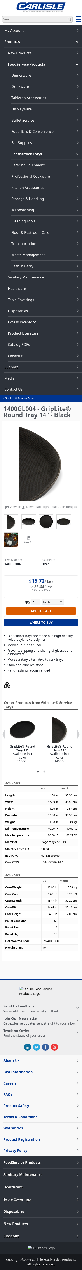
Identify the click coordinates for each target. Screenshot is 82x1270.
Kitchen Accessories (27, 187)
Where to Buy (41, 622)
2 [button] (44, 772)
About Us (11, 1060)
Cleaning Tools (23, 221)
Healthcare (17, 288)
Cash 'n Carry (22, 266)
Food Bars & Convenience (32, 131)
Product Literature (23, 333)
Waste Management (28, 254)
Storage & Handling (27, 198)
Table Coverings (21, 299)
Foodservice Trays (26, 153)
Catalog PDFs (19, 344)
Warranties (13, 1128)
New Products (19, 53)
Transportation (23, 243)
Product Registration (21, 1139)
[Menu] (78, 20)
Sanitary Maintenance (26, 277)
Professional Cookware (30, 176)
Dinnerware (21, 75)
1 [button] (38, 772)
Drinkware (20, 86)
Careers (10, 1083)
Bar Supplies (21, 142)
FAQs (7, 1094)
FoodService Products (26, 64)
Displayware (21, 109)
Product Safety (16, 1105)
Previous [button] (3, 734)
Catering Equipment (28, 165)
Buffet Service (22, 120)
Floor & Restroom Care (30, 232)
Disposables (18, 311)
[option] (22, 740)
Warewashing (22, 210)
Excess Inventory (22, 322)
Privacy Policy (15, 1150)
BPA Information (18, 1072)
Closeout (15, 355)
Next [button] (78, 734)
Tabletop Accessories (28, 97)
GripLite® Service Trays (19, 398)
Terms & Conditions (20, 1116)
